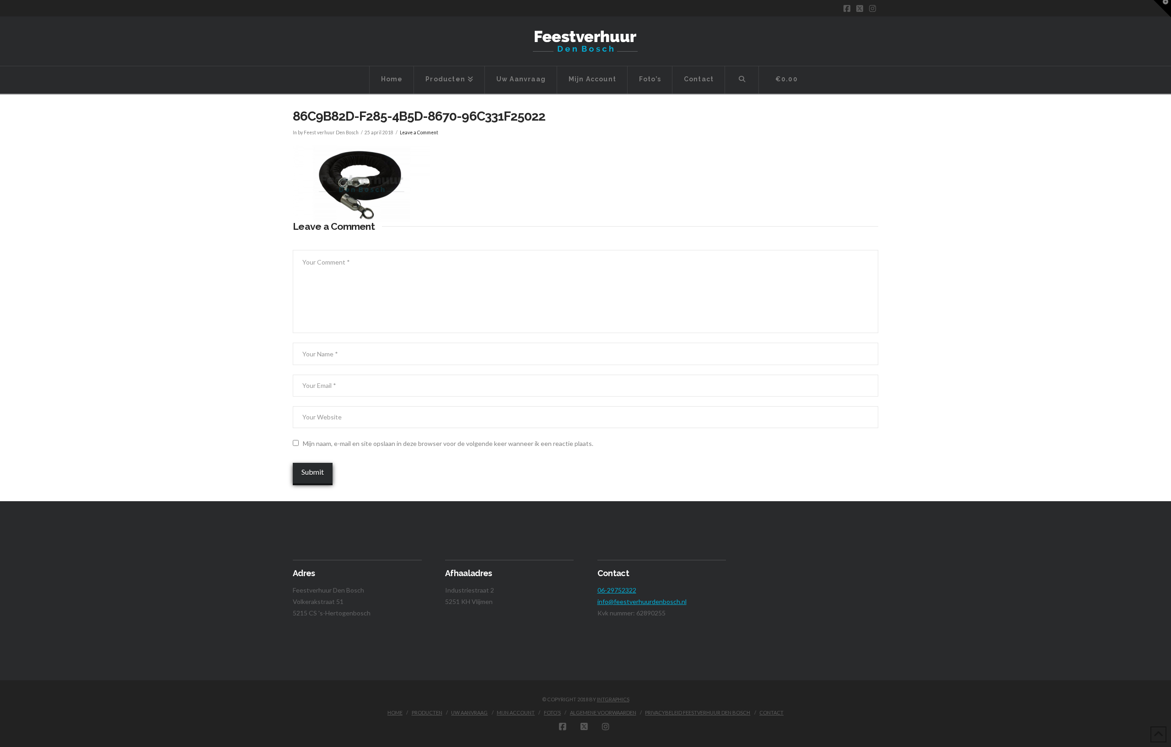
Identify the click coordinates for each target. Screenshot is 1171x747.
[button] (1162, 8)
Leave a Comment (419, 132)
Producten (427, 712)
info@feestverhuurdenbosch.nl (642, 601)
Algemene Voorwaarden (603, 712)
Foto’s (552, 712)
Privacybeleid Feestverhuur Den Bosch (697, 712)
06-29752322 (616, 590)
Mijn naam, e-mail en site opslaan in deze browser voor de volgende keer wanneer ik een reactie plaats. (448, 443)
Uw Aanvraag (469, 712)
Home (395, 712)
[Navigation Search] (742, 80)
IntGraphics (613, 699)
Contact (771, 712)
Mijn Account (516, 712)
